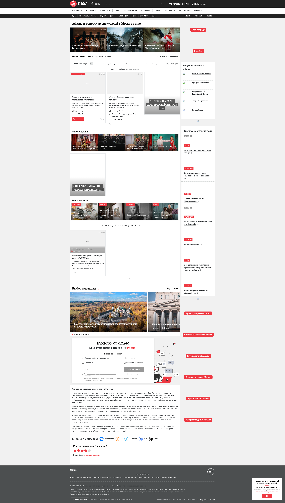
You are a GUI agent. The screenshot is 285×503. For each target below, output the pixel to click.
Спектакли (130, 358)
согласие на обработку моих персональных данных (101, 374)
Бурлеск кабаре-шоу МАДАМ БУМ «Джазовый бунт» (196, 291)
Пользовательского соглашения (93, 380)
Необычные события (134, 362)
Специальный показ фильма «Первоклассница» (194, 200)
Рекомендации (80, 131)
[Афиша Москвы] (78, 4)
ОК (267, 496)
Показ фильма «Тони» (191, 244)
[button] (169, 288)
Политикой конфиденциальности (266, 492)
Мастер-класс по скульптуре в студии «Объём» (197, 151)
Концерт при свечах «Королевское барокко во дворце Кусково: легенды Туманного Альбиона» (198, 267)
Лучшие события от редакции (97, 358)
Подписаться (134, 369)
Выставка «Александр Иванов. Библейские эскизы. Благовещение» (197, 174)
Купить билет (78, 119)
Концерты (89, 362)
